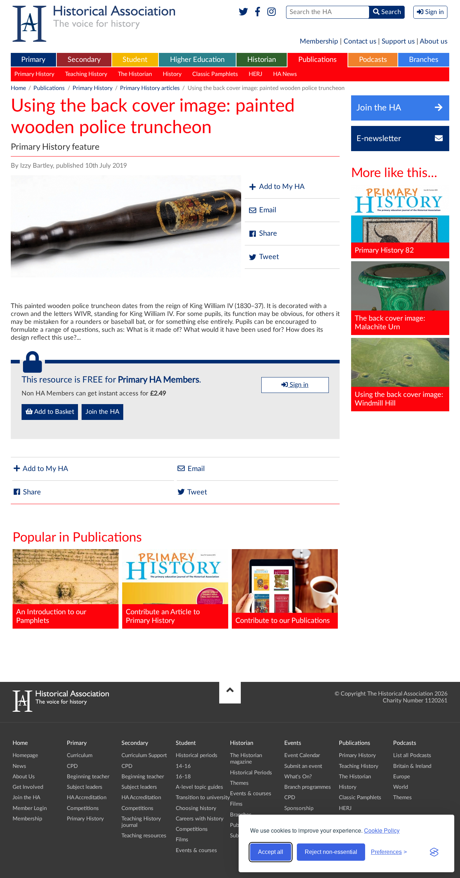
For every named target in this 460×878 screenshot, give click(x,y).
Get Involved (28, 787)
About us (433, 41)
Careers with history (200, 819)
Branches (423, 59)
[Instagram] (272, 12)
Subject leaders (84, 787)
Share (268, 233)
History (172, 74)
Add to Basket (53, 412)
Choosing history (196, 808)
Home (18, 88)
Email (267, 210)
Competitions (83, 808)
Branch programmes (307, 787)
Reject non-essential (331, 852)
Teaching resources (143, 835)
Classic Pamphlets (215, 74)
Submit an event (303, 766)
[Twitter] (243, 12)
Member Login (30, 808)
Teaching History (86, 74)
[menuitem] (33, 60)
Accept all (270, 852)
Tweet (269, 257)
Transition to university (203, 797)
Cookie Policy (382, 830)
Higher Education (197, 59)
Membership (319, 41)
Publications (317, 59)
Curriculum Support (144, 755)
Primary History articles (150, 88)
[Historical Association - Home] (61, 710)
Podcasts (373, 59)
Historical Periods (251, 772)
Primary (33, 59)
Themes (239, 783)
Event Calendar (302, 755)
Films (182, 839)
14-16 (183, 766)
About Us (24, 776)
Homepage (25, 755)
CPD (72, 766)
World (400, 787)
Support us (398, 41)
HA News (285, 74)
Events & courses (196, 850)
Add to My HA (282, 186)
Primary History (34, 74)
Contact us (360, 41)
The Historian (135, 74)
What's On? (298, 776)
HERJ (255, 74)
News (19, 766)
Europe (401, 776)
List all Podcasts (412, 755)
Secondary (84, 59)
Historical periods (196, 755)
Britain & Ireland (412, 766)
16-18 (183, 776)
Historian (261, 59)
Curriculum (79, 755)
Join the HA (102, 412)
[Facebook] (257, 12)
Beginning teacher (88, 776)
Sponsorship (298, 808)
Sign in (298, 385)
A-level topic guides (199, 787)
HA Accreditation (86, 797)
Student (135, 59)
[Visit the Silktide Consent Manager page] (434, 852)
